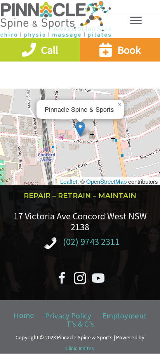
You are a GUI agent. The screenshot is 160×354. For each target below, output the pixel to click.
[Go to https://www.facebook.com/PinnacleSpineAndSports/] (62, 279)
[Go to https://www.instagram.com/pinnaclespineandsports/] (80, 279)
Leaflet (68, 181)
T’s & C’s (80, 324)
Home (24, 315)
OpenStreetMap (106, 181)
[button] (80, 129)
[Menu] (136, 20)
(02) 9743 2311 (91, 241)
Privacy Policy (68, 316)
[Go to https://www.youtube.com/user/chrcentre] (98, 279)
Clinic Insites (80, 348)
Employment (124, 316)
